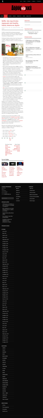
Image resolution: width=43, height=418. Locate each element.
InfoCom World (32, 198)
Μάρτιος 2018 (5, 262)
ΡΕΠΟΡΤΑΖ (4, 391)
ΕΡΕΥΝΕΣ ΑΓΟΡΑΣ (5, 384)
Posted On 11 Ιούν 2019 (29, 44)
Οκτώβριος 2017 (5, 272)
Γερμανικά (3, 118)
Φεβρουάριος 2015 (6, 333)
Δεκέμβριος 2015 (5, 315)
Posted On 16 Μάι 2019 (29, 63)
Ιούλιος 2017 (5, 278)
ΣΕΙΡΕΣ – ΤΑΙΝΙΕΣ (5, 393)
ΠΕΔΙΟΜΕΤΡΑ (5, 386)
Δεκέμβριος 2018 (5, 243)
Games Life (18, 192)
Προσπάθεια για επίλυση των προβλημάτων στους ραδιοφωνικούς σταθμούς (33, 68)
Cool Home (18, 200)
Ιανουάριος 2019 (5, 241)
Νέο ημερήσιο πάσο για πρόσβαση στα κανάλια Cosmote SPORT (16, 148)
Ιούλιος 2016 (5, 301)
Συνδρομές (28, 1)
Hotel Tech (31, 188)
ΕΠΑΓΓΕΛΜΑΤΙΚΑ (5, 380)
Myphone (17, 188)
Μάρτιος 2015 (5, 331)
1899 (3, 87)
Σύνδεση (4, 405)
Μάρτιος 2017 (5, 286)
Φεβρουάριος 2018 (6, 264)
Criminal (4, 76)
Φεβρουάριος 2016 (6, 311)
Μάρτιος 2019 (5, 237)
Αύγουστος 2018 (5, 251)
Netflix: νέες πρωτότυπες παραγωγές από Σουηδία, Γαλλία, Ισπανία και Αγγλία (10, 23)
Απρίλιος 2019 (5, 235)
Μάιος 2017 (4, 282)
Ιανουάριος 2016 (5, 313)
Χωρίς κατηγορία (5, 399)
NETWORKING (5, 358)
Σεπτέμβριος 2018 (5, 249)
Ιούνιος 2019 (5, 231)
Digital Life (17, 190)
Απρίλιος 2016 (5, 307)
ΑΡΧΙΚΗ (2, 16)
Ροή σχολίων (5, 409)
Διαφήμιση (34, 1)
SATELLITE (4, 362)
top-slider (4, 368)
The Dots (17, 198)
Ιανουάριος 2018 (5, 266)
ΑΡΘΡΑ (24, 16)
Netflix (3, 28)
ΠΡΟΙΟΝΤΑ (10, 16)
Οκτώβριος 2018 (5, 247)
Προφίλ (24, 1)
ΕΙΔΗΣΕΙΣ (5, 16)
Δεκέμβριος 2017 (5, 268)
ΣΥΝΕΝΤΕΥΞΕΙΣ (19, 16)
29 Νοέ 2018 (8, 27)
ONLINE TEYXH (28, 16)
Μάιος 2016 (4, 305)
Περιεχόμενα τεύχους (33, 33)
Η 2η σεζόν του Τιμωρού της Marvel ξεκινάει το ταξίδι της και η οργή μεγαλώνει (12, 171)
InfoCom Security (32, 192)
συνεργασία (21, 120)
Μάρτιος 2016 (5, 309)
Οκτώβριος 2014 (5, 342)
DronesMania (18, 196)
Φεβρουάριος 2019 (6, 239)
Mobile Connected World (33, 194)
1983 (10, 130)
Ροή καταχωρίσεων (6, 407)
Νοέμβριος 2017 (5, 270)
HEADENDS (4, 352)
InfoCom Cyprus (32, 200)
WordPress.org (5, 411)
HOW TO (4, 354)
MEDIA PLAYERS (5, 356)
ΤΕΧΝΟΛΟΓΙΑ (5, 397)
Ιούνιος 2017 (5, 280)
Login (21, 1)
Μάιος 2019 (4, 233)
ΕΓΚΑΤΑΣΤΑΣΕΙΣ (5, 374)
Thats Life (17, 194)
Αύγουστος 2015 (5, 321)
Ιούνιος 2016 (5, 303)
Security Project (32, 190)
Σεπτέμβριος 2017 (5, 274)
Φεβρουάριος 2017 (6, 288)
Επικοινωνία (39, 1)
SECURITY (4, 364)
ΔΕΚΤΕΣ (4, 372)
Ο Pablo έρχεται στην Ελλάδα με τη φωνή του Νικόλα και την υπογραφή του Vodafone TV (33, 42)
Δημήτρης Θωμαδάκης (16, 27)
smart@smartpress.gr (7, 194)
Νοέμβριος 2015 (5, 317)
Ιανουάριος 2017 (5, 290)
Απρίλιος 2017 (5, 284)
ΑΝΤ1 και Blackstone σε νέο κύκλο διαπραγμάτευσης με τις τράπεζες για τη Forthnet (33, 49)
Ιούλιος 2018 (5, 253)
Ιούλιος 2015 (5, 323)
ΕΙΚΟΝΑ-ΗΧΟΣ (5, 378)
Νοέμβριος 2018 (5, 245)
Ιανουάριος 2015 (5, 335)
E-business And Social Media (34, 196)
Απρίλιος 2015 (5, 329)
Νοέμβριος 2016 (5, 294)
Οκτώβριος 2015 (5, 319)
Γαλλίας (16, 118)
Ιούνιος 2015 (5, 325)
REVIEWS (14, 16)
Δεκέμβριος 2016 (5, 292)
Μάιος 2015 (4, 327)
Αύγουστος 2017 (5, 276)
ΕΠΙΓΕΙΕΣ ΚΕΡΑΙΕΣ (5, 382)
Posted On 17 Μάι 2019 (29, 57)
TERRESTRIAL (5, 366)
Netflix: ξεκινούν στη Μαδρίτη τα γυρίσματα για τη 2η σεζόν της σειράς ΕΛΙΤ (4, 171)
